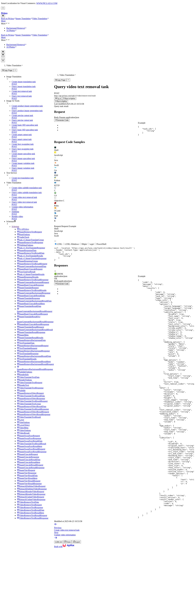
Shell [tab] (56, 229)
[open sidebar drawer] (3, 60)
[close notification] (3, 8)
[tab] (124, 148)
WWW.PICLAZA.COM (46, 3)
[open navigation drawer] (3, 57)
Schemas (15, 226)
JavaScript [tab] (58, 231)
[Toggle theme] (3, 15)
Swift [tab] (56, 236)
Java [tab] (56, 233)
